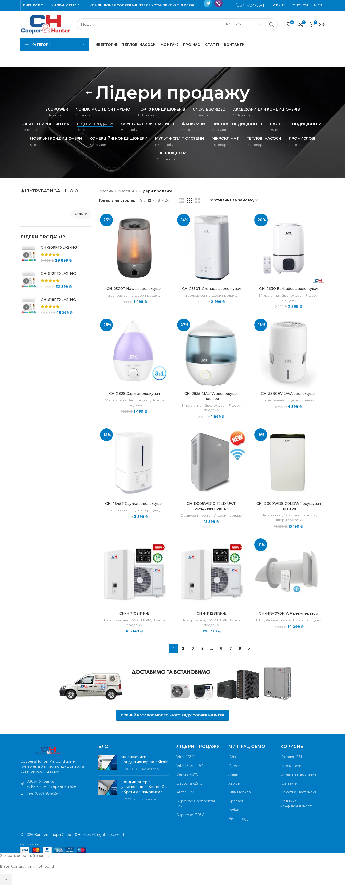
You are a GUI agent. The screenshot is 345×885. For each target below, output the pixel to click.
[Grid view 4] (197, 200)
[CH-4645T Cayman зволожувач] (134, 463)
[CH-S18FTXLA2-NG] (28, 306)
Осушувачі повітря (196, 515)
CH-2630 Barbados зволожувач (288, 288)
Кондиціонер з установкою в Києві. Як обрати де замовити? (144, 787)
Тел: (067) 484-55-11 (44, 793)
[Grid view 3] (189, 200)
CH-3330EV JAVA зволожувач (288, 393)
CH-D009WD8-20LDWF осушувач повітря (288, 506)
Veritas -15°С (187, 774)
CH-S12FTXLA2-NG (58, 273)
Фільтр (81, 214)
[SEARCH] (272, 24)
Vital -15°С (185, 757)
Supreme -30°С (190, 815)
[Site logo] (46, 23)
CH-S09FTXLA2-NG (59, 247)
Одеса (234, 765)
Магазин (126, 191)
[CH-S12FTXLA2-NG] (28, 280)
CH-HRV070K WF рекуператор (288, 613)
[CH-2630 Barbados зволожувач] (289, 248)
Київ (232, 757)
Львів (233, 774)
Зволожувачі (119, 295)
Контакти (289, 783)
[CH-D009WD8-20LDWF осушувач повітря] (289, 463)
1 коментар (149, 769)
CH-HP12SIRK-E (212, 613)
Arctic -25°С (186, 792)
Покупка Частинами (298, 792)
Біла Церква (239, 792)
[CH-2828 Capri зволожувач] (134, 353)
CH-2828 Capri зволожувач (134, 393)
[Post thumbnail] (107, 763)
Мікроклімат (270, 295)
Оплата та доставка (298, 774)
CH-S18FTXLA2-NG (58, 299)
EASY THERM (140, 620)
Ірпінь (233, 810)
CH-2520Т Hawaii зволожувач (134, 288)
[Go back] (88, 93)
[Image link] (48, 749)
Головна (105, 191)
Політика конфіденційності (296, 803)
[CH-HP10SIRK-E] (134, 573)
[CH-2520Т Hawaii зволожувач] (134, 248)
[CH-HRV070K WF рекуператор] (289, 573)
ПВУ (260, 620)
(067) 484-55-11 (250, 5)
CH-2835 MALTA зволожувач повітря (211, 396)
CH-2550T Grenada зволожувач (211, 288)
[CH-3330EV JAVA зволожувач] (289, 353)
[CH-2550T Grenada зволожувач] (211, 248)
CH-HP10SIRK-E (134, 613)
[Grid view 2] (181, 200)
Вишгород (238, 818)
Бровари (236, 801)
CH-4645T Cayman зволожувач (134, 503)
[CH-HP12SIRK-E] (211, 573)
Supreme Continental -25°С (195, 803)
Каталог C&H (292, 757)
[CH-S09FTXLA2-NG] (28, 254)
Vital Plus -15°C (189, 765)
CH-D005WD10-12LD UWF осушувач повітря (211, 506)
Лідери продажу (146, 295)
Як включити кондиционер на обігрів (145, 759)
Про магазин (292, 765)
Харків (234, 783)
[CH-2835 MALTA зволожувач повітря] (211, 353)
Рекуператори (278, 620)
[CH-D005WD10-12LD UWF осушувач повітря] (211, 463)
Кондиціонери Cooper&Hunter (62, 834)
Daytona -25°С (189, 783)
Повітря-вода (116, 620)
